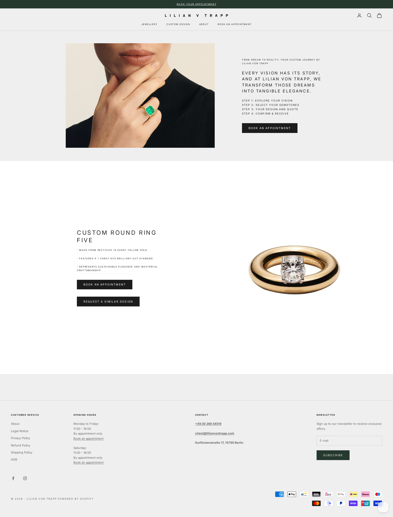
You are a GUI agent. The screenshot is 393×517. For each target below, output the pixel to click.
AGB (14, 459)
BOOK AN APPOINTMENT (235, 24)
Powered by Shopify (76, 498)
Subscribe (333, 455)
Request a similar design (108, 301)
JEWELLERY (149, 24)
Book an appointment (104, 284)
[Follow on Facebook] (13, 478)
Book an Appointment (270, 128)
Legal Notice (19, 431)
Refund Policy (20, 445)
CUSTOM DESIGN (178, 24)
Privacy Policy (20, 438)
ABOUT (204, 24)
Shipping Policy (21, 452)
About (15, 423)
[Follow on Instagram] (25, 478)
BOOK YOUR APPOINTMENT (197, 4)
